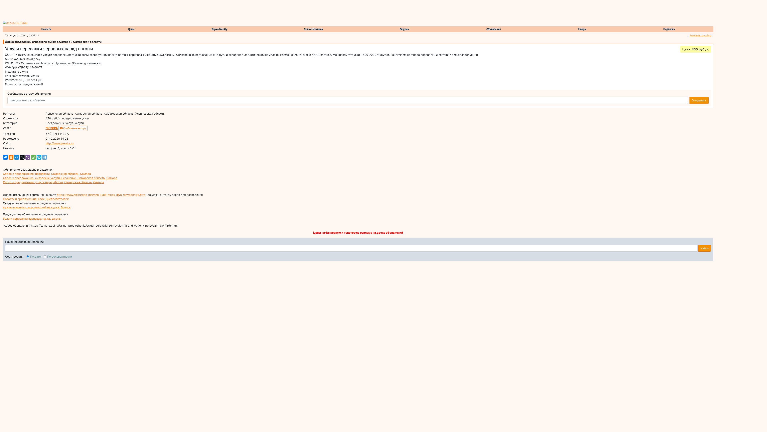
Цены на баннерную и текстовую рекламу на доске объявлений (358, 232)
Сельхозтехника (313, 29)
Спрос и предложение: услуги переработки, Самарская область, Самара (53, 182)
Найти (704, 248)
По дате (35, 256)
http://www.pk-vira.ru (60, 143)
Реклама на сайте (700, 35)
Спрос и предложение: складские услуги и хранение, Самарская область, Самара (60, 178)
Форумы (404, 29)
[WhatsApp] (33, 157)
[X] (22, 157)
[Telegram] (44, 157)
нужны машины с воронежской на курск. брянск (37, 207)
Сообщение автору (74, 128)
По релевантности (59, 256)
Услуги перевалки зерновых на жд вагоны (32, 218)
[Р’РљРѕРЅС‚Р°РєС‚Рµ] (5, 157)
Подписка (669, 29)
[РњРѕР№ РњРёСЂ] (16, 157)
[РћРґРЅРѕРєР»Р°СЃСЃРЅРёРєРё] (11, 157)
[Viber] (27, 157)
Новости (46, 29)
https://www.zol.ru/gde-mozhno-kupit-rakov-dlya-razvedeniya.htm (101, 194)
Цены (131, 29)
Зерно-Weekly (219, 29)
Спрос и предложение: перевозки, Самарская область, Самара (47, 173)
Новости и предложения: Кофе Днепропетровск (36, 199)
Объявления (493, 29)
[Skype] (39, 157)
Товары (582, 29)
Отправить (699, 100)
